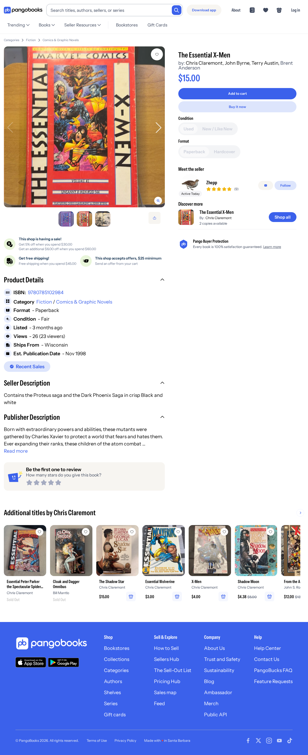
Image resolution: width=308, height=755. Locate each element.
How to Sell (166, 648)
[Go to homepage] (23, 10)
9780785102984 (46, 292)
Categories (11, 40)
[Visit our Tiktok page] (290, 740)
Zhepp (211, 182)
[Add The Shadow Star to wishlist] (132, 532)
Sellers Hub (166, 659)
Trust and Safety (222, 659)
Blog (209, 681)
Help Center (267, 648)
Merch (211, 703)
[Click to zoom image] (84, 126)
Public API (215, 714)
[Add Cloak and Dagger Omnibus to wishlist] (86, 532)
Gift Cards (157, 24)
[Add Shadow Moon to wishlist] (270, 532)
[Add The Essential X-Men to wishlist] (157, 54)
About (235, 10)
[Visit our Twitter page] (258, 740)
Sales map (165, 692)
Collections (116, 659)
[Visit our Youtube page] (279, 740)
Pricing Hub (167, 681)
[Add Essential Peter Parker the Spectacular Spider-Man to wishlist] (39, 532)
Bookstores (127, 24)
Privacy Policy (125, 740)
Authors (113, 681)
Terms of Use (97, 740)
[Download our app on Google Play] (63, 662)
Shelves (112, 692)
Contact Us (266, 659)
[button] (84, 280)
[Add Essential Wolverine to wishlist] (178, 532)
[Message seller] (265, 185)
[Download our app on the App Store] (30, 662)
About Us (214, 648)
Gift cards (115, 714)
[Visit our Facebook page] (248, 740)
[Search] (176, 10)
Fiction (31, 40)
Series (110, 703)
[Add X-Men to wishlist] (224, 532)
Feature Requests (273, 681)
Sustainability (219, 670)
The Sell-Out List (172, 670)
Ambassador (218, 692)
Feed (159, 703)
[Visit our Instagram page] (269, 740)
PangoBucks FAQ (273, 670)
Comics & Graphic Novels (61, 40)
